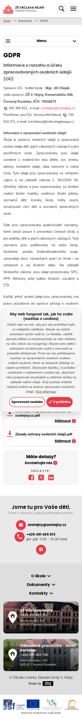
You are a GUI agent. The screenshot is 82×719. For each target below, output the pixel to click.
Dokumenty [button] (38, 585)
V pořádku (61, 402)
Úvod (6, 21)
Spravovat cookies (27, 402)
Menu (41, 41)
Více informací (46, 391)
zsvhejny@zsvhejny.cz (58, 108)
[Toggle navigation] (73, 8)
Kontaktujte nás (38, 463)
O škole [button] (38, 576)
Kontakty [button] (38, 593)
